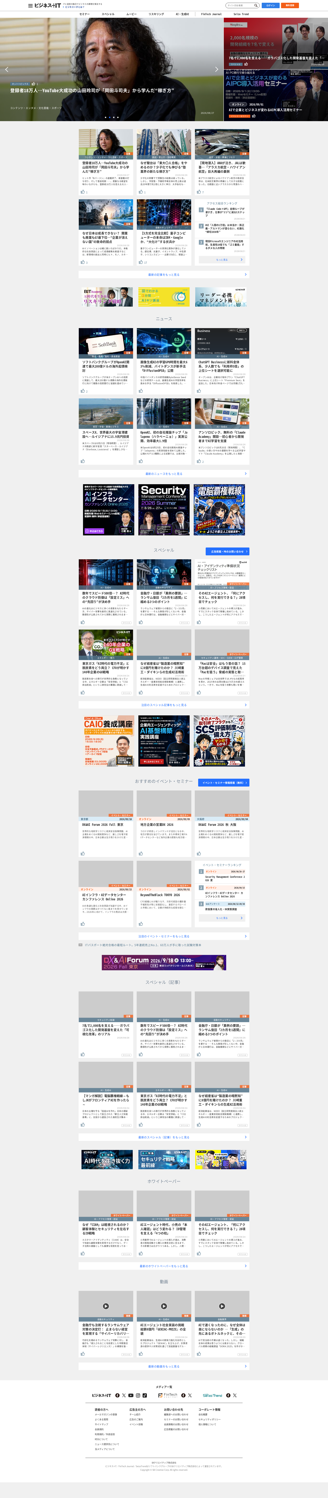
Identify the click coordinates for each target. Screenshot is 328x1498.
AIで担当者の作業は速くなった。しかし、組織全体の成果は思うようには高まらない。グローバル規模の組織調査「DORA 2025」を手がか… (222, 1343)
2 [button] (109, 117)
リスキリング (156, 14)
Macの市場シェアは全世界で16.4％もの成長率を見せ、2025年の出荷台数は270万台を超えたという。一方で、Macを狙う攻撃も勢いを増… (222, 681)
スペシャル (108, 14)
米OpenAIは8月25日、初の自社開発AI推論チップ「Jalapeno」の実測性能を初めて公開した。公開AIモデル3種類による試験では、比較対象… (163, 450)
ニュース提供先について (107, 1444)
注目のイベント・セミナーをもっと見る (164, 936)
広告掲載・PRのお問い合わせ (227, 551)
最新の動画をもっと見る (164, 1366)
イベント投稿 (136, 1424)
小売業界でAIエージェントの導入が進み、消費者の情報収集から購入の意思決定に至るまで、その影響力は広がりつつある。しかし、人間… (163, 1243)
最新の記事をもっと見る (164, 274)
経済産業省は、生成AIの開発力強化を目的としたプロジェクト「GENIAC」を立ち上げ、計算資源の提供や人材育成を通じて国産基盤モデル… (164, 1343)
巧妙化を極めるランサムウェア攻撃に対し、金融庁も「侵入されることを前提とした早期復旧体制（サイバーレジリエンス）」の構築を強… (105, 1343)
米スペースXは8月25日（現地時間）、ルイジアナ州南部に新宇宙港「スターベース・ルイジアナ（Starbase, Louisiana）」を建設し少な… (105, 446)
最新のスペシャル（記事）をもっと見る (164, 1137)
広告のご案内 (136, 1419)
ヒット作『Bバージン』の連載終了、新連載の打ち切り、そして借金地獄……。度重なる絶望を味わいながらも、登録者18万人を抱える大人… (105, 181)
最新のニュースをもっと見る (164, 474)
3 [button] (113, 117)
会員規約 (99, 1429)
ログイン (270, 5)
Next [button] (216, 69)
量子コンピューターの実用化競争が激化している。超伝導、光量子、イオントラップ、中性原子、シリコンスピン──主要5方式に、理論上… (163, 251)
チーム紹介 (135, 1414)
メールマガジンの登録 (106, 1414)
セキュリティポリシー (210, 1419)
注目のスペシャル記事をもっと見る (164, 705)
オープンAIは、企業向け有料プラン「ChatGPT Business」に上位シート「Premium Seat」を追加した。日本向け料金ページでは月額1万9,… (222, 380)
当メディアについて (105, 1449)
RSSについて (101, 1439)
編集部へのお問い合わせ (176, 1414)
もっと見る (222, 259)
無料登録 (290, 5)
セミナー (84, 14)
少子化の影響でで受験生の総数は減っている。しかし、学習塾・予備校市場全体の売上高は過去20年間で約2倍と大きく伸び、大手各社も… (163, 181)
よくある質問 (101, 1419)
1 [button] (105, 117)
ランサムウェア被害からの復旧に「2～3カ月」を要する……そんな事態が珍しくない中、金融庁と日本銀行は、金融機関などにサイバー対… (163, 611)
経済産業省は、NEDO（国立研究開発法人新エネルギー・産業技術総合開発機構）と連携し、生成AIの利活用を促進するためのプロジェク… (163, 681)
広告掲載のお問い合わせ (176, 1429)
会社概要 (203, 1414)
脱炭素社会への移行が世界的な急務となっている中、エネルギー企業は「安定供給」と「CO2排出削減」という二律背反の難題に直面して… (105, 681)
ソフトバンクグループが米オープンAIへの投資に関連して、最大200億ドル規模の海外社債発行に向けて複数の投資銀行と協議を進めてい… (105, 380)
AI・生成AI (182, 14)
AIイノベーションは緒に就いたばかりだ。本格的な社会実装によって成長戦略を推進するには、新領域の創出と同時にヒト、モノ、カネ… (105, 251)
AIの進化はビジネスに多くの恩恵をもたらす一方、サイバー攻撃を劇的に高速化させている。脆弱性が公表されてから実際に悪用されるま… (105, 611)
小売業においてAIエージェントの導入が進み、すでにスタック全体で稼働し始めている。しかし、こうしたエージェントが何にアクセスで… (221, 611)
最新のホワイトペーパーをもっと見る (164, 1266)
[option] (112, 69)
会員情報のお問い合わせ (176, 1424)
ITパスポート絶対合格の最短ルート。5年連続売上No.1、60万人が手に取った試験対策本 (143, 945)
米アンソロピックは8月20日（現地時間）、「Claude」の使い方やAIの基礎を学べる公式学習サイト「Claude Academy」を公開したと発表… (222, 450)
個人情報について (207, 1424)
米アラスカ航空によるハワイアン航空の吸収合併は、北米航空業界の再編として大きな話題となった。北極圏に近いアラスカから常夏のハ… (221, 181)
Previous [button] (6, 69)
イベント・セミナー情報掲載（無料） (224, 782)
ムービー (131, 14)
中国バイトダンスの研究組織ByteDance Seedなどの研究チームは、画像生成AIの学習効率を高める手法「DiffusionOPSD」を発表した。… (163, 380)
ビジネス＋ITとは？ (75, 7)
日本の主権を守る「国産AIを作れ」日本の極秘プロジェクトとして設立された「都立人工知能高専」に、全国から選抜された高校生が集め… (105, 1114)
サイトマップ (101, 1424)
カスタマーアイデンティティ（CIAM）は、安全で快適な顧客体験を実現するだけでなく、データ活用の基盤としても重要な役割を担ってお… (105, 1243)
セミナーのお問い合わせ (176, 1419)
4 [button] (118, 117)
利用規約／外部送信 (105, 1434)
